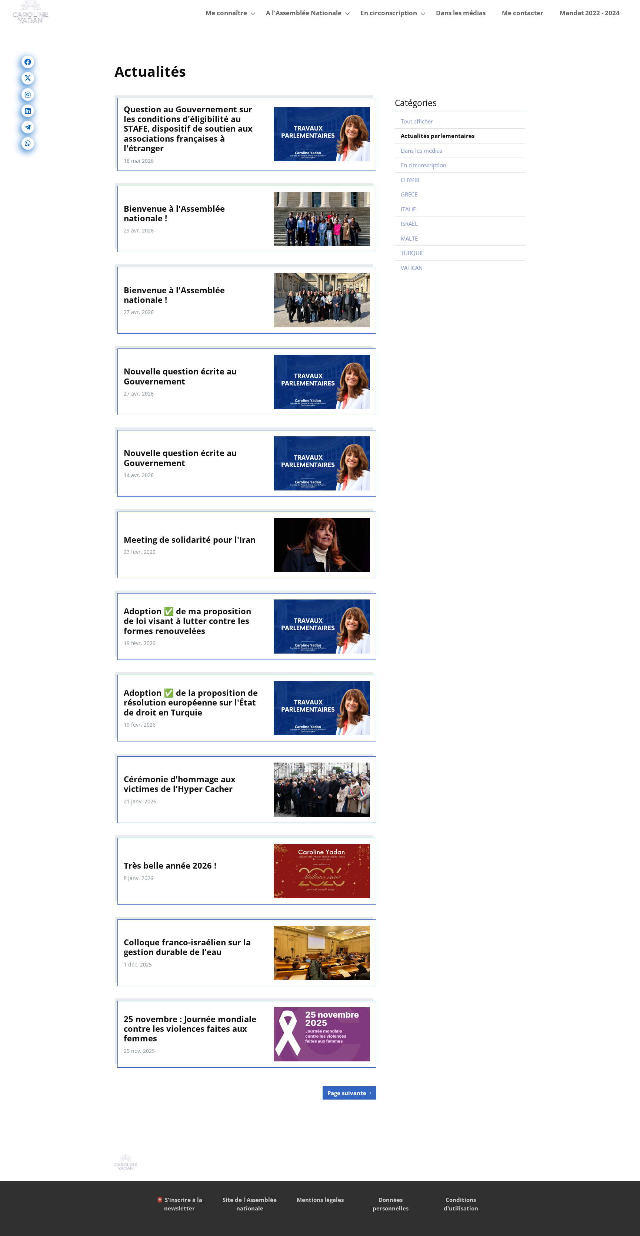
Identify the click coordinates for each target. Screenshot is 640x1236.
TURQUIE (412, 253)
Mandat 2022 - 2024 (590, 13)
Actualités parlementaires (437, 135)
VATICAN (412, 267)
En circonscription (388, 13)
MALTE (409, 238)
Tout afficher (417, 121)
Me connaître (226, 13)
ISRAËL (409, 223)
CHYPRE (411, 180)
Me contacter (522, 13)
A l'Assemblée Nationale (303, 13)
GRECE (409, 194)
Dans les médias (461, 13)
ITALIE (408, 209)
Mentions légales (320, 1199)
